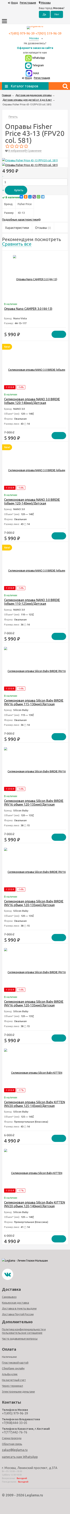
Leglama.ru (34, 1495)
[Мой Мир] (30, 197)
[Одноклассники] (25, 197)
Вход (14, 2)
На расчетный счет (14, 1380)
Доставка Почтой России (18, 1314)
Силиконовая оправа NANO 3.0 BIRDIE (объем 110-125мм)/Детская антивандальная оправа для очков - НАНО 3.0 (32, 605)
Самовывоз (9, 1296)
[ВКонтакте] (21, 197)
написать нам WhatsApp (20, 1457)
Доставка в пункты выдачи (19, 1308)
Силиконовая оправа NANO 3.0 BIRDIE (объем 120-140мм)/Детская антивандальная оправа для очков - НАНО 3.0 (32, 404)
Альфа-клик (10, 1374)
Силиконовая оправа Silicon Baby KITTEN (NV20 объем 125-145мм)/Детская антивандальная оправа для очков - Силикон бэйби (34, 1107)
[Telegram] (43, 197)
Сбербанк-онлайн (13, 1368)
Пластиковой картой (15, 1362)
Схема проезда (11, 1438)
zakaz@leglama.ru (15, 1450)
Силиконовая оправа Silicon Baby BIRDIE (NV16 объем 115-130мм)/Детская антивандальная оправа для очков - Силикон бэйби (33, 706)
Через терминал (12, 1385)
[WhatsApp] (38, 197)
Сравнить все (17, 244)
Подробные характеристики (20, 219)
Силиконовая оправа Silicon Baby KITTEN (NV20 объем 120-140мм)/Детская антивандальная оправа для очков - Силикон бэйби (34, 1208)
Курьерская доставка (15, 1302)
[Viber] (34, 197)
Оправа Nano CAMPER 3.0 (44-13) (28, 308)
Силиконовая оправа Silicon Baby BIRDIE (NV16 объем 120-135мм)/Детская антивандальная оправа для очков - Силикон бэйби (33, 806)
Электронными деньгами (18, 1391)
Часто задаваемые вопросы (20, 1338)
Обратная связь (12, 1444)
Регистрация (28, 2)
